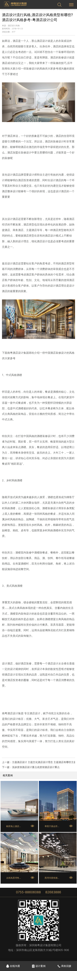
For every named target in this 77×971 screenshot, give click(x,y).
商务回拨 (66, 965)
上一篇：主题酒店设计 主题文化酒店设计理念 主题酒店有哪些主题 (38, 762)
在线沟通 (15, 965)
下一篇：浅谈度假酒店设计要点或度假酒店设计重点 (31, 767)
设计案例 (40, 965)
